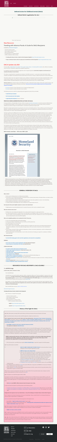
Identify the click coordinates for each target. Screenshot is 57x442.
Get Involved (36, 6)
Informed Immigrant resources (9, 288)
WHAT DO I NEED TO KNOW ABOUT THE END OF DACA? (30, 347)
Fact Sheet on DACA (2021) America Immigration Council (16, 248)
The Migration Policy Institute (25, 362)
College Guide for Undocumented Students (14, 255)
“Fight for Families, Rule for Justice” (18, 401)
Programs (25, 6)
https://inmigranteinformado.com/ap (44, 59)
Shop (52, 6)
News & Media (42, 6)
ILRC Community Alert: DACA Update (13, 96)
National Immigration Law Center (27, 359)
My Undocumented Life (10, 257)
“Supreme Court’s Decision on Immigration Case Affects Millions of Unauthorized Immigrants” (23, 387)
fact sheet (34, 362)
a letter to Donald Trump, (29, 342)
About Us (47, 6)
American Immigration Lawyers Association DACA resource (17, 261)
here (40, 360)
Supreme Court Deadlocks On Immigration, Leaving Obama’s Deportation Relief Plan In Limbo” (24, 389)
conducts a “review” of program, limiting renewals (31, 319)
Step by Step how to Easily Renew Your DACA (14, 244)
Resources (31, 6)
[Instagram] (46, 427)
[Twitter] (49, 427)
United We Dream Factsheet (11, 93)
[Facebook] (43, 427)
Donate (14, 3)
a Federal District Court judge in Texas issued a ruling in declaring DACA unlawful (26, 66)
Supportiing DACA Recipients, (11, 98)
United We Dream (20, 325)
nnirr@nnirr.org (28, 434)
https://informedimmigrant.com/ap (38, 57)
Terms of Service (37, 439)
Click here (6, 398)
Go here (7, 87)
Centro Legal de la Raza (10, 253)
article (21, 364)
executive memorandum (33, 103)
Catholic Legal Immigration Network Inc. (13, 250)
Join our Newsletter (29, 428)
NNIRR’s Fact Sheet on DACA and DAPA (14, 409)
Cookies (43, 439)
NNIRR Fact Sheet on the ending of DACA (27, 350)
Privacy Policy (31, 439)
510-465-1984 (27, 431)
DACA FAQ (8, 260)
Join (11, 3)
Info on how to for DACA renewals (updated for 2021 (15, 242)
